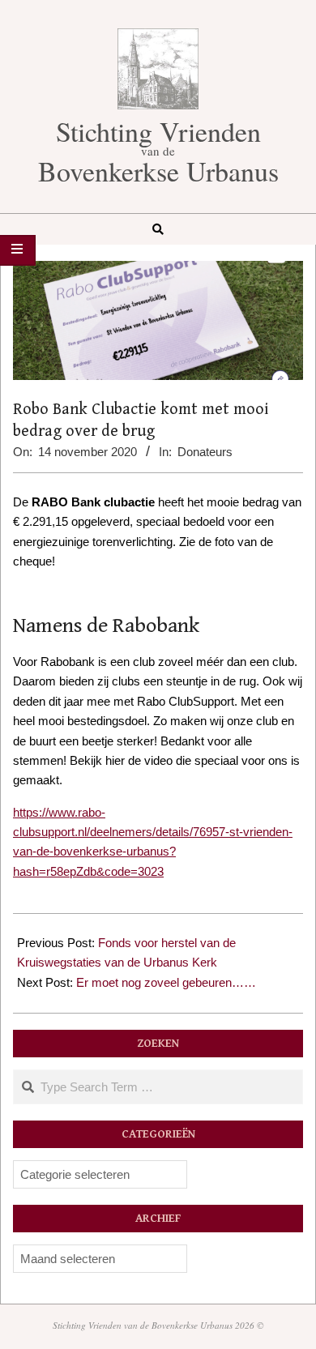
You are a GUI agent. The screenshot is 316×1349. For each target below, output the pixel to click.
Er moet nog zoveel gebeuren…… (166, 982)
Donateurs (205, 452)
